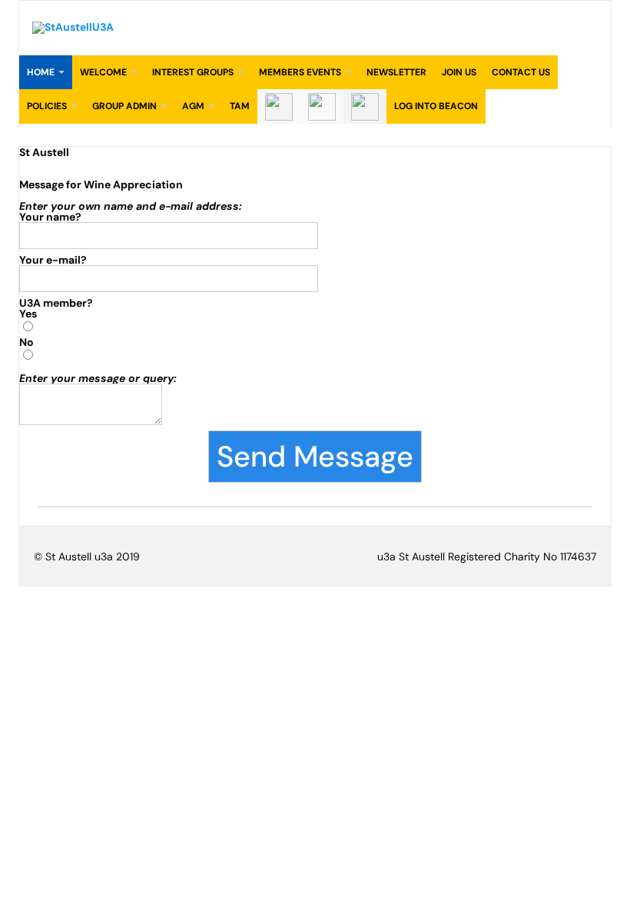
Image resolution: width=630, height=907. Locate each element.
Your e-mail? (53, 260)
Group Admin (124, 106)
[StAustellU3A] (73, 27)
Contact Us (521, 72)
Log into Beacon (436, 106)
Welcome (103, 72)
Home (41, 72)
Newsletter (396, 72)
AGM (193, 106)
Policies (47, 106)
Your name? (50, 217)
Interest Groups (193, 72)
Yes (28, 314)
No (26, 342)
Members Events (300, 72)
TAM (240, 106)
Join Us (459, 72)
